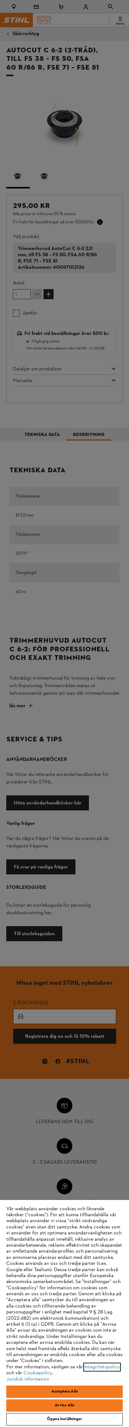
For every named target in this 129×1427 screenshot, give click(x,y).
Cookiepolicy (37, 1373)
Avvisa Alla (64, 1405)
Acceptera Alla (64, 1391)
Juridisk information (27, 1379)
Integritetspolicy (102, 1367)
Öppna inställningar (64, 1419)
